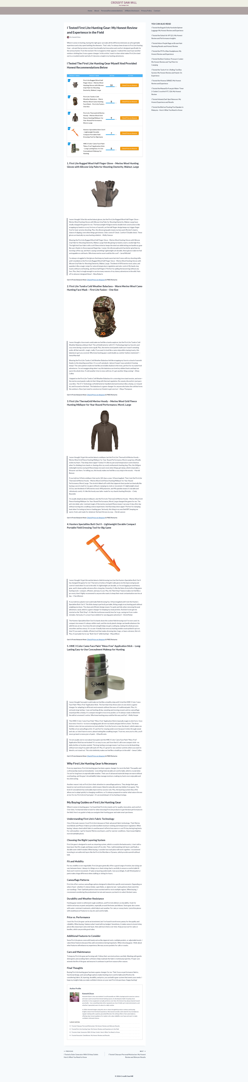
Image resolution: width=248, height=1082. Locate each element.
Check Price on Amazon (129, 85)
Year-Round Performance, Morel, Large (110, 404)
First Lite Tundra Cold (80, 286)
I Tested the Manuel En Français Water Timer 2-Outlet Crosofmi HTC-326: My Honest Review (167, 91)
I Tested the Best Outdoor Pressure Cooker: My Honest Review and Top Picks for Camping (167, 62)
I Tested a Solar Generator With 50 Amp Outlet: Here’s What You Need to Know (95, 1032)
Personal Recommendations (112, 11)
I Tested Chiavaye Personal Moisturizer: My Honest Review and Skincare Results (95, 1026)
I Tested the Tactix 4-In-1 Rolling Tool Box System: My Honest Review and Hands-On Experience (166, 73)
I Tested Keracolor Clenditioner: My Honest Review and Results (90, 1035)
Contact (157, 11)
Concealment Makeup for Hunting (106, 649)
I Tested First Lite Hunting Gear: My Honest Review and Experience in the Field (95, 1029)
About (96, 11)
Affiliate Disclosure (132, 11)
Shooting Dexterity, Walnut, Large (121, 166)
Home (90, 11)
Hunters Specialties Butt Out (84, 524)
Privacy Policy (146, 11)
